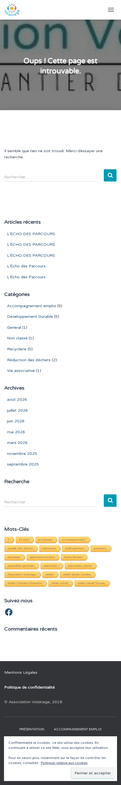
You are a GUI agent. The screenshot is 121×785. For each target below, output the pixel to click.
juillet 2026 (17, 410)
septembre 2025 (23, 464)
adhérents (49, 548)
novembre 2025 (22, 453)
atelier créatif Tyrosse (91, 583)
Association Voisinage (22, 574)
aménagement (74, 548)
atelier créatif (59, 583)
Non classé (17, 338)
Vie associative (21, 370)
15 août (24, 539)
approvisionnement (42, 557)
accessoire (45, 539)
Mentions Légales (20, 672)
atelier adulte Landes (77, 574)
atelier (49, 574)
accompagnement (73, 539)
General (14, 327)
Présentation (31, 729)
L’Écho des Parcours (26, 266)
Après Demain (73, 557)
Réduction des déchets (29, 360)
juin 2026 (15, 421)
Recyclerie (16, 349)
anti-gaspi (14, 557)
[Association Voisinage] (14, 10)
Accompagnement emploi (31, 306)
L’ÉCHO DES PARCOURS (31, 233)
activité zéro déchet (20, 548)
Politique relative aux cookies (64, 763)
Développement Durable (30, 316)
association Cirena (80, 565)
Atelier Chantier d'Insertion (25, 583)
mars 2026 (17, 442)
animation (100, 548)
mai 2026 (16, 432)
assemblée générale (21, 565)
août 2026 (17, 399)
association (51, 565)
